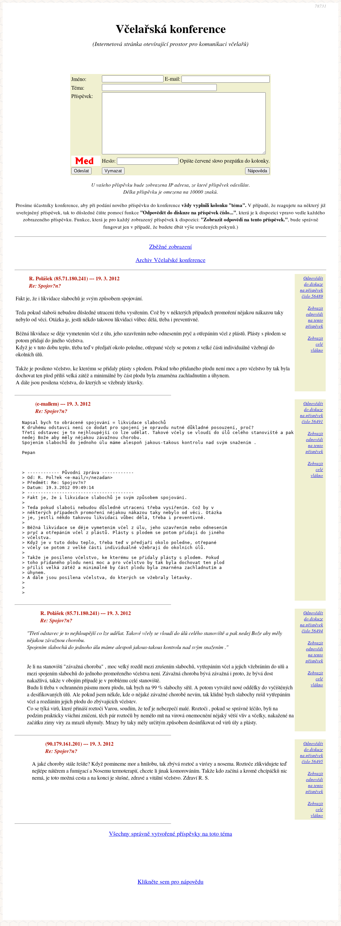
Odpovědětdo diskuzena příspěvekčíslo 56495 (311, 752)
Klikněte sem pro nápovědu (170, 881)
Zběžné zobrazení (170, 246)
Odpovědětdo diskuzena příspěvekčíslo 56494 (311, 622)
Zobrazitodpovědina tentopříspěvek (314, 317)
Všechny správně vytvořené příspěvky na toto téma (170, 833)
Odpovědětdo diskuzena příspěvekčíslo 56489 (311, 287)
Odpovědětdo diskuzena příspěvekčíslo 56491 (311, 412)
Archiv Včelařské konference (170, 260)
